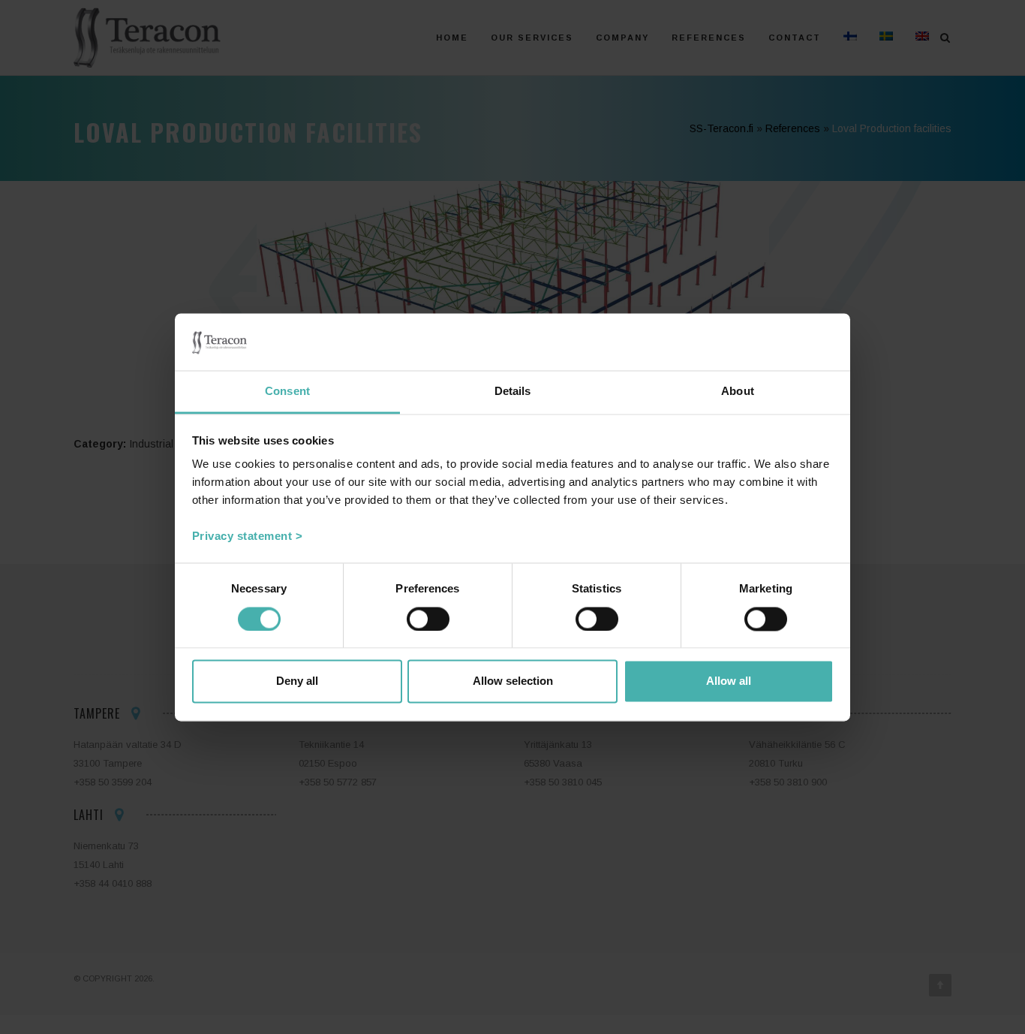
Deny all (297, 681)
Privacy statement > (247, 536)
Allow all (728, 681)
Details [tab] (512, 391)
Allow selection (513, 681)
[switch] (428, 619)
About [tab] (737, 391)
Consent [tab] (287, 391)
